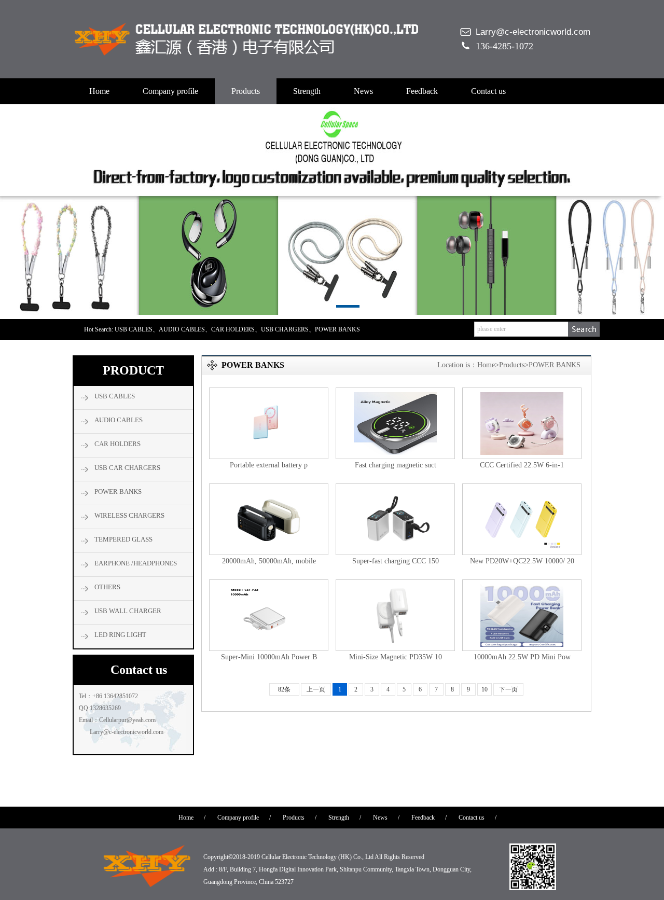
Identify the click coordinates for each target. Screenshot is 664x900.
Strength (307, 91)
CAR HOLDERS (117, 444)
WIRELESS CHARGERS (129, 515)
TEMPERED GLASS (123, 539)
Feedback (422, 91)
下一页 (508, 689)
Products (245, 91)
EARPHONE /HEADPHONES (135, 563)
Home (99, 91)
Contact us (488, 91)
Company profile (170, 91)
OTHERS (107, 587)
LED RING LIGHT (120, 635)
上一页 (316, 689)
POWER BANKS (118, 491)
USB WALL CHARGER (127, 611)
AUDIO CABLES (118, 420)
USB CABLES (114, 396)
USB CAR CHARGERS (127, 468)
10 (484, 689)
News (363, 91)
